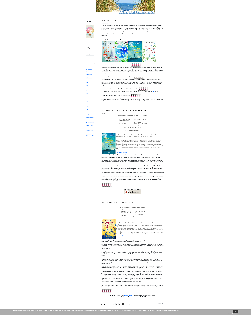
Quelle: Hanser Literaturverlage (123, 150)
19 (125, 304)
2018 (87, 87)
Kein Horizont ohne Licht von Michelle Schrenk (117, 202)
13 (107, 304)
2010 (87, 109)
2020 (87, 82)
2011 (87, 106)
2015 (87, 96)
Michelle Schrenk (128, 295)
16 (116, 304)
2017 (87, 90)
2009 (87, 112)
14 (110, 304)
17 (119, 304)
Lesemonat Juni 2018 (109, 20)
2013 (87, 101)
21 (132, 304)
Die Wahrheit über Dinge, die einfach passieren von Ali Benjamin (124, 110)
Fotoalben (91, 125)
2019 (87, 85)
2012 (87, 104)
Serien (87, 125)
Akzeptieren (235, 311)
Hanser (138, 120)
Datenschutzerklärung (91, 135)
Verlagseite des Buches (121, 152)
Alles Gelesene (89, 114)
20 (128, 304)
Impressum (88, 133)
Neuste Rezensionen (90, 122)
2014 (87, 98)
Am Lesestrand (89, 69)
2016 (87, 93)
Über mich (88, 72)
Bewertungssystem (90, 117)
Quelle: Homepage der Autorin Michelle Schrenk (127, 235)
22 (135, 304)
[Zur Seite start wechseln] (101, 304)
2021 (87, 79)
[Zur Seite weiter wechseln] (138, 304)
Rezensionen (89, 120)
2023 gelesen (89, 74)
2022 (87, 77)
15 (113, 304)
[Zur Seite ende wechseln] (141, 304)
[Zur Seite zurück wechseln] (104, 304)
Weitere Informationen (233, 313)
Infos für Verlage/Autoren (89, 129)
